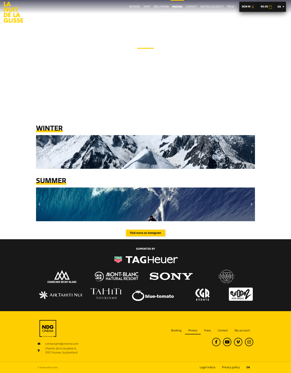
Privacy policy (231, 367)
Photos (192, 330)
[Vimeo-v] (238, 342)
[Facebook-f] (216, 342)
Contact (223, 330)
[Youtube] (227, 342)
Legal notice (207, 367)
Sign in (246, 6)
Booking (176, 330)
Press (207, 330)
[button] (39, 152)
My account (242, 330)
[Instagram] (249, 342)
